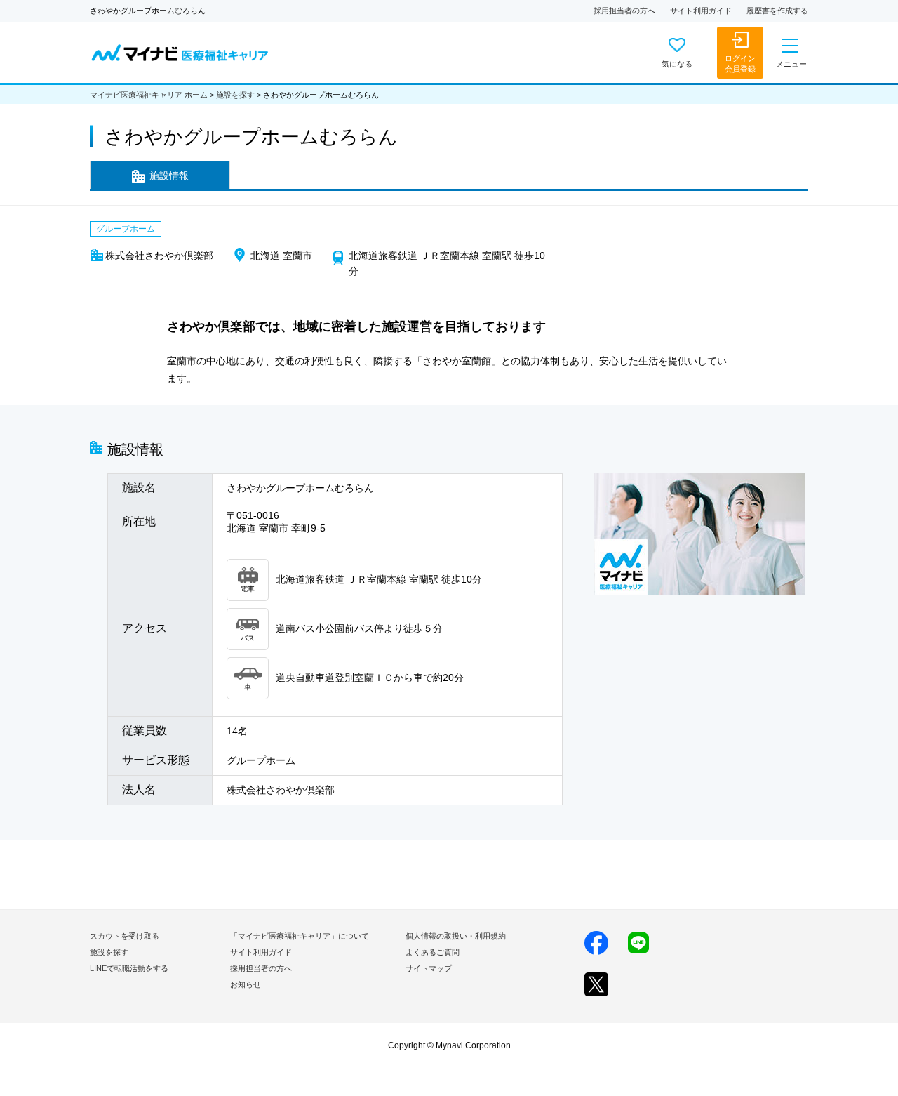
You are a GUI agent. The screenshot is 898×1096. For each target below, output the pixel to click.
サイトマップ (429, 968)
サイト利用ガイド (701, 10)
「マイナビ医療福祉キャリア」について (299, 936)
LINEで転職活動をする (129, 968)
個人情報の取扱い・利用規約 (456, 936)
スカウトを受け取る (124, 936)
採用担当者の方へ (624, 10)
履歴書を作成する (777, 10)
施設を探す (235, 95)
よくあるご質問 (433, 952)
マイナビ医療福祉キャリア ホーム (149, 95)
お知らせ (245, 984)
